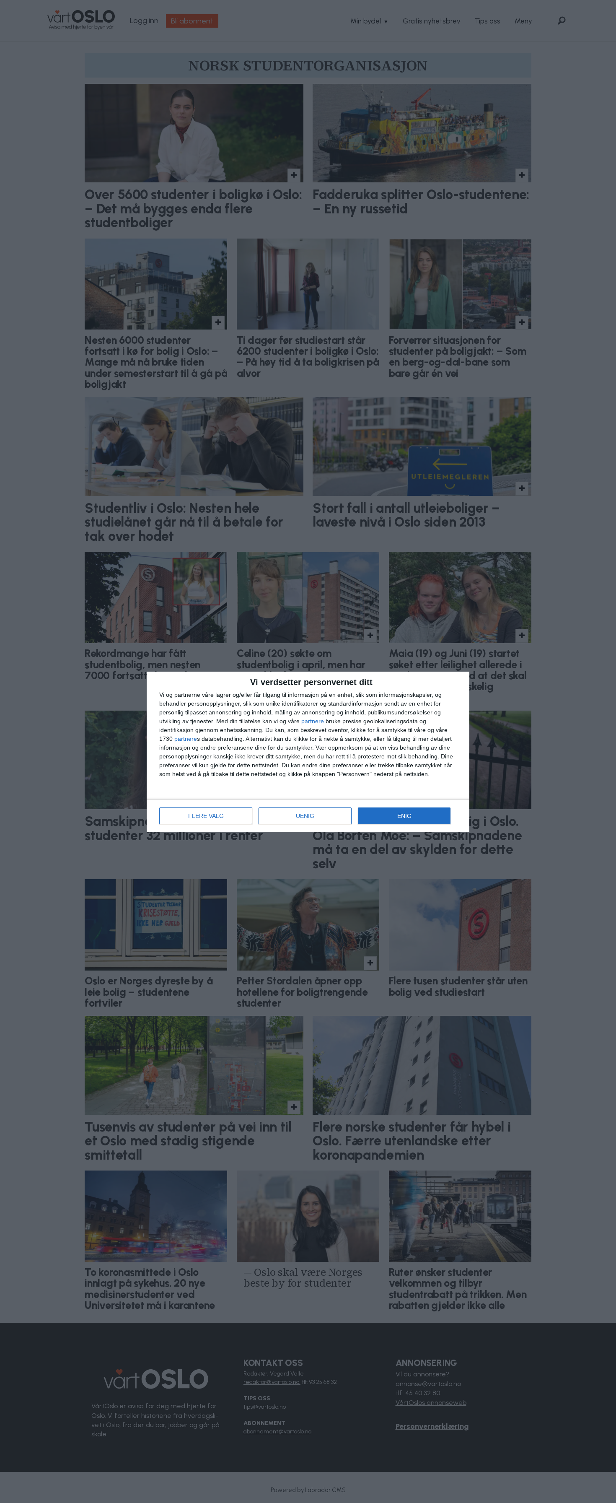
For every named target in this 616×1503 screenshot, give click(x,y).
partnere (312, 721)
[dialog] (308, 752)
